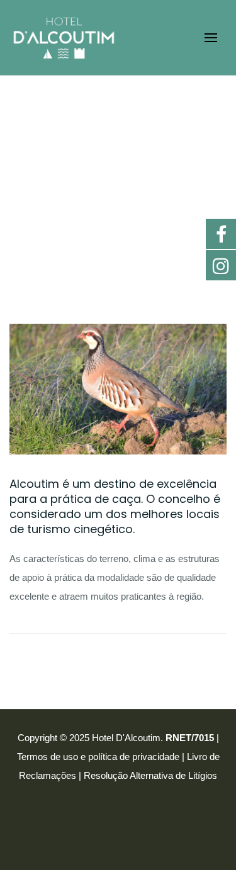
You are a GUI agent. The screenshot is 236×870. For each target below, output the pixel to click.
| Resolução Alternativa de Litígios (148, 775)
